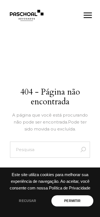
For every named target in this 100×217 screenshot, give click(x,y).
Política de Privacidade (69, 188)
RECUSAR (27, 201)
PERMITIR (72, 201)
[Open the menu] (88, 15)
